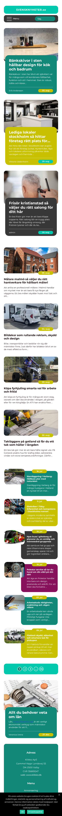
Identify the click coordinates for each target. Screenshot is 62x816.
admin (12, 232)
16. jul (39, 471)
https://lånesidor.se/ (23, 721)
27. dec (46, 734)
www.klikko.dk (34, 775)
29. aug (45, 161)
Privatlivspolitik (35, 812)
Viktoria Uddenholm (18, 161)
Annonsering (31, 790)
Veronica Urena (16, 734)
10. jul (39, 531)
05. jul (39, 630)
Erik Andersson (16, 90)
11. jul (39, 501)
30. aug (45, 90)
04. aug (46, 329)
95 (41, 669)
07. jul (39, 597)
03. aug (46, 382)
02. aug (46, 435)
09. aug (46, 273)
